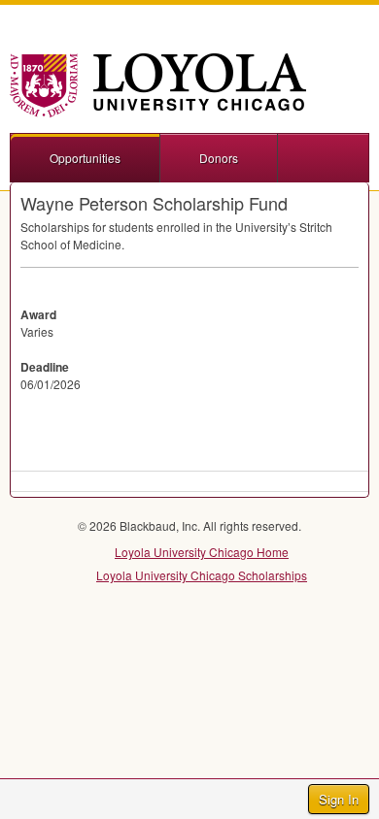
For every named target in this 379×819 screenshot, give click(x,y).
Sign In (339, 799)
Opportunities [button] (85, 157)
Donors (218, 157)
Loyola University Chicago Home (202, 551)
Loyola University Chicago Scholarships (201, 575)
